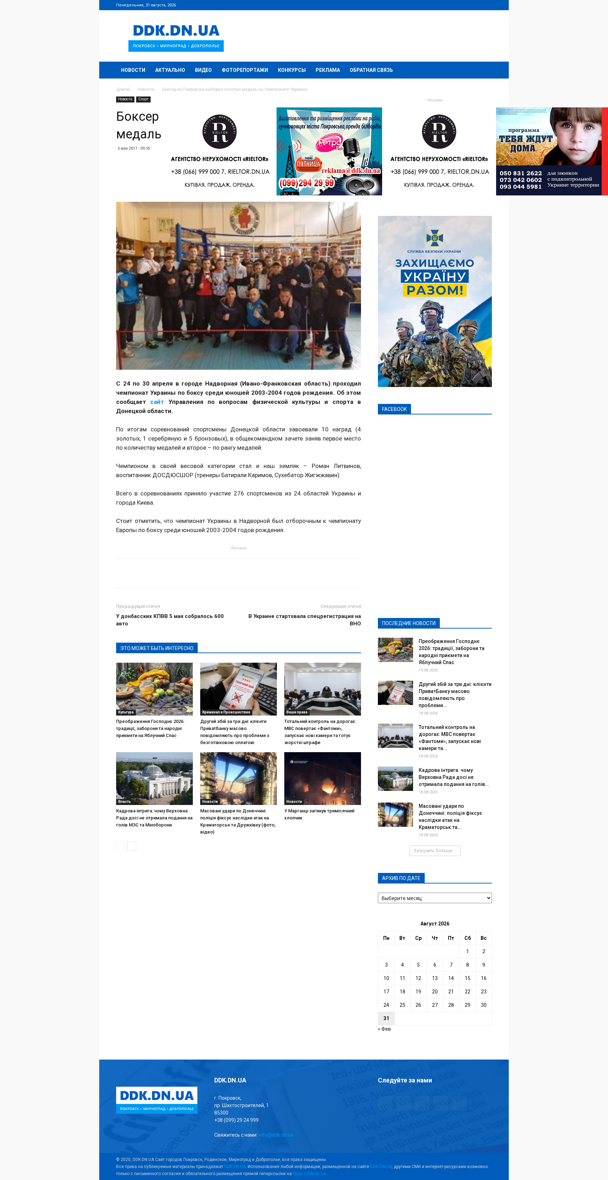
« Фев (384, 1029)
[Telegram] (451, 5)
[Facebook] (440, 5)
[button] (483, 70)
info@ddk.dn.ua (276, 1135)
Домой (123, 89)
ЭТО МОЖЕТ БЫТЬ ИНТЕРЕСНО (157, 648)
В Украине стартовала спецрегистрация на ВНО (304, 620)
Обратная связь (371, 70)
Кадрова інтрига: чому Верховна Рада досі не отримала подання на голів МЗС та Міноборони (154, 818)
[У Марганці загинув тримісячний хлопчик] (322, 778)
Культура (126, 712)
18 (402, 991)
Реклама (328, 70)
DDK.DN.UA (235, 1166)
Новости (133, 70)
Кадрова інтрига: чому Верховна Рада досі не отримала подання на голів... (454, 777)
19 (418, 991)
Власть (124, 802)
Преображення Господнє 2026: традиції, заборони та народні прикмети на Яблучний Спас (150, 728)
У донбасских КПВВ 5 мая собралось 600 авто (170, 620)
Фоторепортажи (245, 70)
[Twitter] (463, 5)
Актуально (170, 70)
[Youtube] (486, 5)
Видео (203, 70)
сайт (157, 401)
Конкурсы (292, 70)
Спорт (143, 99)
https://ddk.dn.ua (309, 1173)
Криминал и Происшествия (226, 712)
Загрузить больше (432, 851)
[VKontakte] (475, 5)
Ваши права (297, 712)
